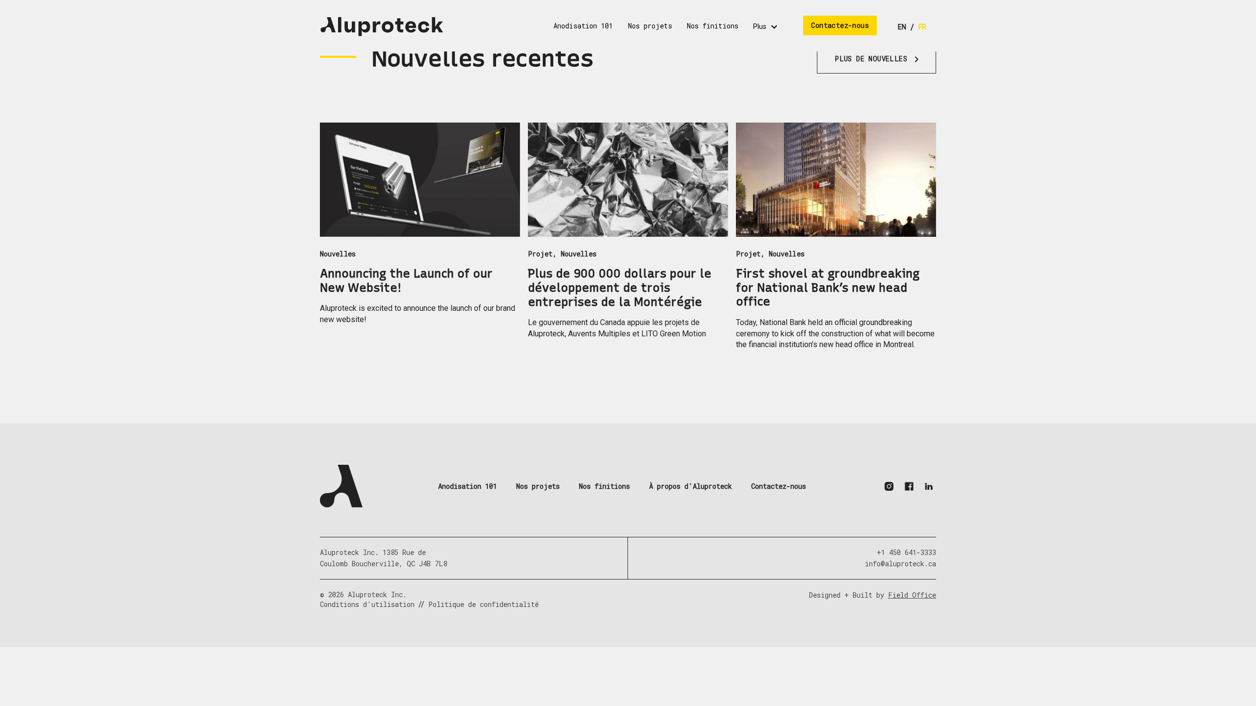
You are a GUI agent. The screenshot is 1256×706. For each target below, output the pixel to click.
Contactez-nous (778, 486)
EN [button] (902, 27)
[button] (381, 26)
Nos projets (538, 486)
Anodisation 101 (467, 486)
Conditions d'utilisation (367, 604)
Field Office (912, 595)
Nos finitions (604, 486)
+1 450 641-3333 (906, 552)
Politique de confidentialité (483, 604)
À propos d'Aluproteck (690, 486)
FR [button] (922, 27)
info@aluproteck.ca (900, 563)
